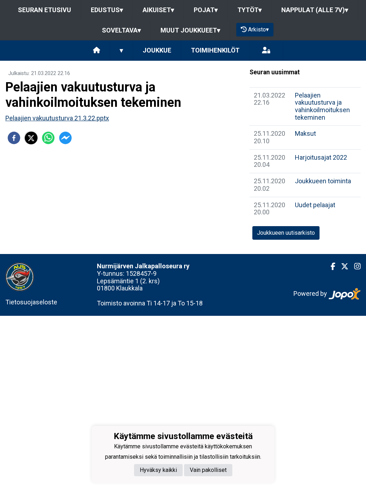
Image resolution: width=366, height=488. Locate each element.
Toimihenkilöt (215, 50)
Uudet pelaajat (315, 205)
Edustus (107, 10)
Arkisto (258, 29)
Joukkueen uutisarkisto (286, 232)
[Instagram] (354, 266)
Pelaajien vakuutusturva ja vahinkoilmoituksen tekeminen (322, 106)
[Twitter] (341, 266)
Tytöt (249, 10)
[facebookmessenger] (65, 137)
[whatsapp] (48, 137)
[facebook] (14, 137)
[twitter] (31, 137)
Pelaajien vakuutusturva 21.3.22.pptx (57, 118)
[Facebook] (330, 266)
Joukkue (157, 50)
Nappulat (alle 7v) (314, 10)
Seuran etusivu (44, 10)
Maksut (305, 133)
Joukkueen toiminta (323, 181)
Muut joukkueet (190, 30)
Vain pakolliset (208, 470)
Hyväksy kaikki (158, 470)
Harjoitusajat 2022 (321, 157)
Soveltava (121, 30)
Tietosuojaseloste (31, 302)
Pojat (206, 10)
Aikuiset (158, 10)
